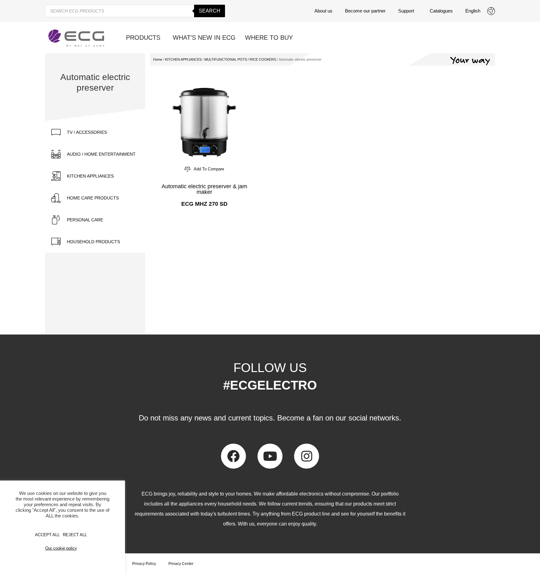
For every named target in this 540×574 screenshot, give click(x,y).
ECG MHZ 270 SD (204, 204)
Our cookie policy (61, 548)
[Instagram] (306, 456)
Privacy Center (180, 563)
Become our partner (365, 10)
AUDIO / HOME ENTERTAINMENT (101, 154)
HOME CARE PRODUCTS (93, 197)
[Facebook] (233, 456)
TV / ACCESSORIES (87, 132)
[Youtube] (270, 456)
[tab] (95, 132)
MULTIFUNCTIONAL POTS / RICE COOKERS (240, 59)
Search (209, 10)
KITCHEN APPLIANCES (90, 176)
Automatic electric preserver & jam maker (204, 189)
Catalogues (441, 10)
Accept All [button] (47, 534)
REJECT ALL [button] (75, 534)
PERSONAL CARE (85, 219)
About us (323, 10)
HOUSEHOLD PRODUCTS (93, 241)
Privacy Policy (144, 563)
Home (157, 59)
